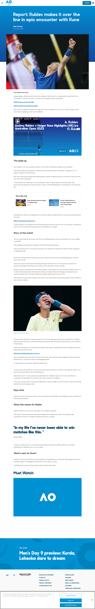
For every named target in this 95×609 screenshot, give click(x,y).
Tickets (86, 3)
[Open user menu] (93, 2)
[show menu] (2, 3)
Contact (42, 577)
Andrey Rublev (18, 96)
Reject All (70, 600)
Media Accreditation (72, 583)
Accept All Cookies (70, 605)
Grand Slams (69, 575)
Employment (69, 580)
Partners (68, 585)
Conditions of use (45, 585)
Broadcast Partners (46, 575)
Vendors (68, 577)
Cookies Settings (71, 595)
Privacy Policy (44, 580)
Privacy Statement (45, 583)
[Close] (92, 600)
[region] (47, 600)
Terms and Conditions (72, 588)
